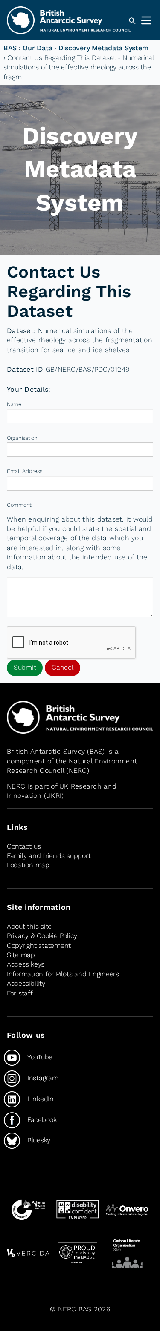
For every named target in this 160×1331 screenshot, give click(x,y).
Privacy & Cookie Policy (42, 936)
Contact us (24, 846)
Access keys (25, 964)
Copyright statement (39, 945)
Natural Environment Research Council (72, 766)
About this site (29, 926)
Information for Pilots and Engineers (63, 974)
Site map (21, 955)
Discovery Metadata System (102, 48)
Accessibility (26, 983)
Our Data (36, 48)
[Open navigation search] (132, 21)
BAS (10, 48)
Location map (28, 865)
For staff (20, 993)
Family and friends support (48, 856)
